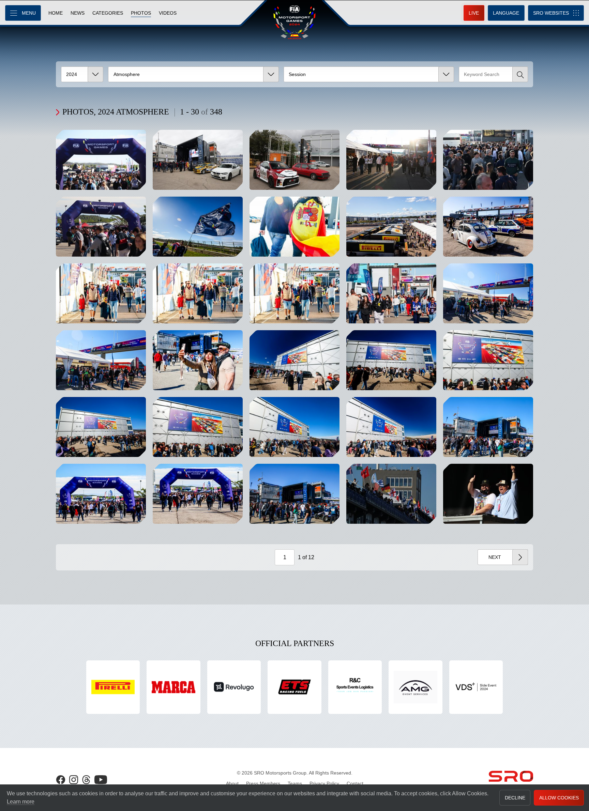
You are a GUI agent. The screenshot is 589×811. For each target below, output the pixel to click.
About (232, 783)
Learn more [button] (20, 802)
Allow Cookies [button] (559, 797)
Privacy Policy (324, 783)
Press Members (263, 783)
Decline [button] (515, 797)
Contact (355, 783)
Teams (295, 783)
